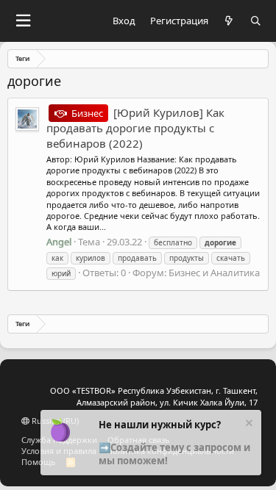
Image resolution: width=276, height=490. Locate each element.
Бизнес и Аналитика (214, 272)
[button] (23, 21)
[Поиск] (255, 21)
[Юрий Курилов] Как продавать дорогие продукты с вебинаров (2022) (135, 128)
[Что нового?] (229, 21)
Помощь (38, 461)
